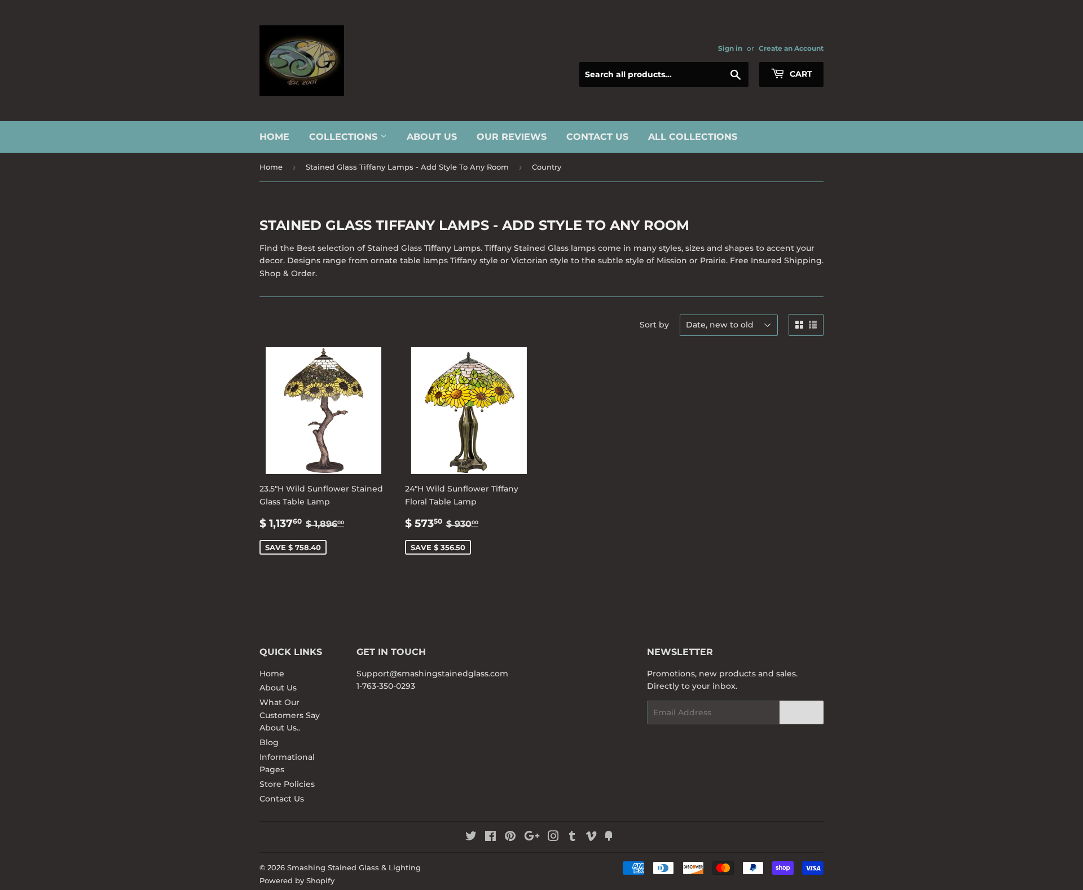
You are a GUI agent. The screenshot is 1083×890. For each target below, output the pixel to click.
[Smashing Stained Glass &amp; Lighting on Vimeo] (591, 838)
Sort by (654, 325)
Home (274, 136)
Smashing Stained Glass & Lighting (354, 867)
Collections (344, 136)
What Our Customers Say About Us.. (289, 715)
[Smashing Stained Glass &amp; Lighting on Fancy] (609, 838)
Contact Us (597, 136)
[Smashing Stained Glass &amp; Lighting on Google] (532, 838)
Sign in (730, 48)
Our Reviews (512, 136)
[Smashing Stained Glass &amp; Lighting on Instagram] (553, 838)
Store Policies (287, 784)
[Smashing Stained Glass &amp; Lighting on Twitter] (471, 838)
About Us (432, 136)
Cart (799, 74)
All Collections (692, 136)
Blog (269, 742)
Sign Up (801, 713)
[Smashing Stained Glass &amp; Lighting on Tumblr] (572, 838)
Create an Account (791, 48)
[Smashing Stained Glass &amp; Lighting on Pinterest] (510, 838)
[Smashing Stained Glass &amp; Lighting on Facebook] (490, 838)
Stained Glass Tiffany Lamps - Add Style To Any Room (407, 166)
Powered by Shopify (296, 880)
